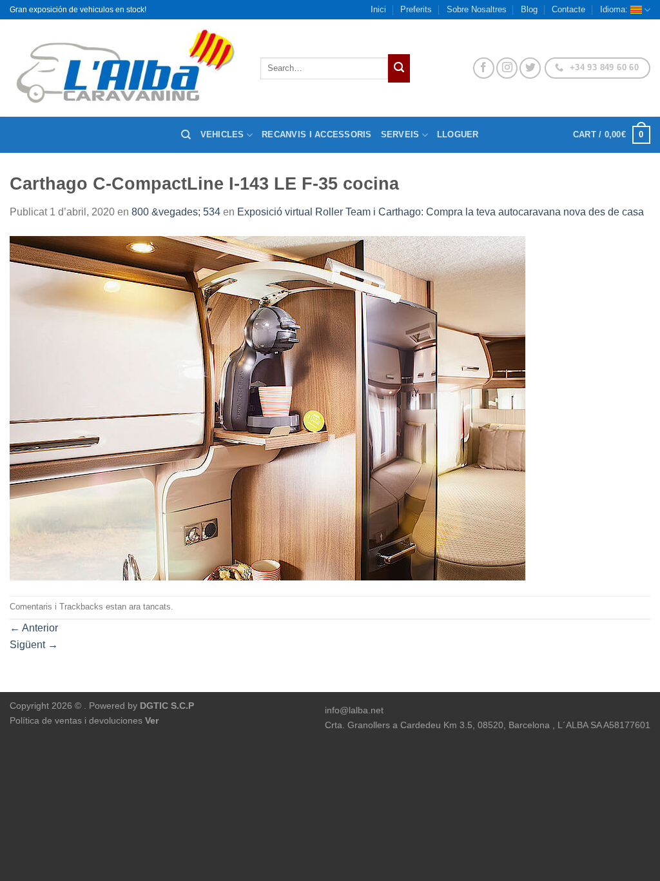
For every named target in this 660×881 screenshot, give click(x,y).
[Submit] (399, 68)
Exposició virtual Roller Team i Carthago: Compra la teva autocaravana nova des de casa (440, 211)
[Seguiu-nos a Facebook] (483, 68)
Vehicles (222, 134)
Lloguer (458, 134)
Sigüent (34, 644)
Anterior (34, 627)
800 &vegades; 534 (175, 211)
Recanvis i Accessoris (316, 134)
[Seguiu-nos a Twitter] (530, 68)
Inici (378, 9)
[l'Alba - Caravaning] (125, 68)
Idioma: (615, 9)
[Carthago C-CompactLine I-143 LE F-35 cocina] (267, 407)
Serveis (400, 134)
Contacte (568, 9)
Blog (529, 9)
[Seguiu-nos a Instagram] (507, 68)
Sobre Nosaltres (477, 9)
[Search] (186, 135)
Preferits (416, 9)
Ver (152, 720)
